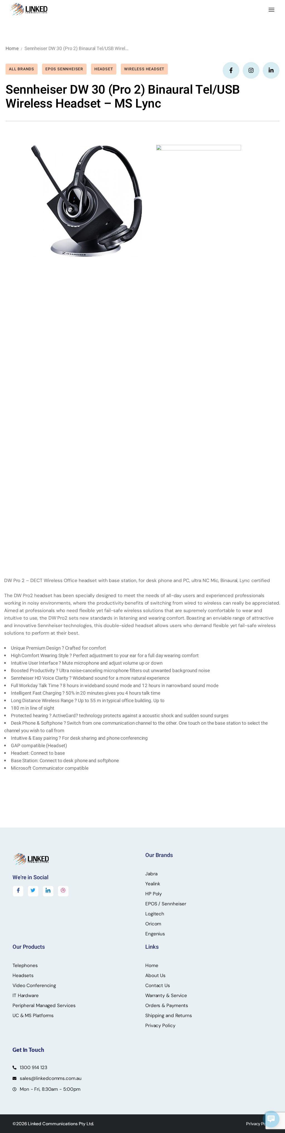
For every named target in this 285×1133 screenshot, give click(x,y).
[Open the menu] (271, 10)
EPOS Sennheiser (64, 69)
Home (12, 48)
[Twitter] (33, 891)
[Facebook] (18, 891)
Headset (103, 69)
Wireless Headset (144, 69)
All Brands (21, 69)
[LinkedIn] (48, 891)
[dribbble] (63, 891)
